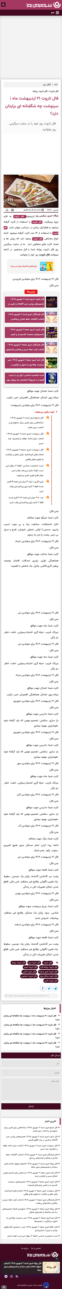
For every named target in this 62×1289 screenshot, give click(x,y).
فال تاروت (20, 216)
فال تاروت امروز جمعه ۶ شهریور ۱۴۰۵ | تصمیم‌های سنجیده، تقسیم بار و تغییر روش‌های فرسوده (27, 333)
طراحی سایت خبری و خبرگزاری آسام (29, 1285)
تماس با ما (36, 1248)
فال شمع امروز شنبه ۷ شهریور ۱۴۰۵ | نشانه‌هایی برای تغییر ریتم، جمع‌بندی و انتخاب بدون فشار (26, 422)
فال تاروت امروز (30, 967)
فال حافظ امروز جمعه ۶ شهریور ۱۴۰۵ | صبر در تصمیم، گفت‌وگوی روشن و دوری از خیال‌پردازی (30, 1228)
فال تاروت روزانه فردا (48, 967)
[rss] (16, 1276)
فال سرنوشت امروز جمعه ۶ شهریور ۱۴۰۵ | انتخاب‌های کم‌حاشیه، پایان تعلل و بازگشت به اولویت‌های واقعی (24, 454)
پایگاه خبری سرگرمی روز (46, 216)
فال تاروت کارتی (29, 971)
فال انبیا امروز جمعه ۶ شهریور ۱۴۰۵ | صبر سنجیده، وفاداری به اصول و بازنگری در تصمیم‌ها (26, 363)
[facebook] (43, 989)
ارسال (31, 1106)
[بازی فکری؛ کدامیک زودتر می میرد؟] (45, 266)
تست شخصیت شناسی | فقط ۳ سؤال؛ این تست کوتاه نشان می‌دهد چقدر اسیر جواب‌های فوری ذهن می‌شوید (24, 470)
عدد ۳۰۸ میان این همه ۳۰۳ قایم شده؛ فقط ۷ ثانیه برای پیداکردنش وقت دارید (26, 500)
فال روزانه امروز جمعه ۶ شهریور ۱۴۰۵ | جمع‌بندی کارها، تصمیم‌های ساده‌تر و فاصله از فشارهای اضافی (29, 1210)
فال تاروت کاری (51, 980)
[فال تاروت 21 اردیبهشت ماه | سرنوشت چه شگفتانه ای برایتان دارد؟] (55, 989)
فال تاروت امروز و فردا (48, 971)
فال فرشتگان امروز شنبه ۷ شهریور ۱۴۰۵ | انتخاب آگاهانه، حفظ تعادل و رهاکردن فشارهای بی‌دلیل (26, 318)
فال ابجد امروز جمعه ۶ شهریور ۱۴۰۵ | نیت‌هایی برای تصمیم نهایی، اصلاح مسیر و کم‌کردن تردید (30, 1174)
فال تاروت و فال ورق (48, 976)
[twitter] (49, 989)
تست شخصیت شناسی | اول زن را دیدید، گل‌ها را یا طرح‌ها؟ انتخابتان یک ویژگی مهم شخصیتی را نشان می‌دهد (25, 379)
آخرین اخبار (50, 1121)
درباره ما (25, 1248)
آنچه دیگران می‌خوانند (44, 412)
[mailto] (11, 210)
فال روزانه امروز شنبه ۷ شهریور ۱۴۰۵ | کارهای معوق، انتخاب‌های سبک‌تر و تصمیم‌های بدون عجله (22, 1267)
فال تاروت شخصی (29, 976)
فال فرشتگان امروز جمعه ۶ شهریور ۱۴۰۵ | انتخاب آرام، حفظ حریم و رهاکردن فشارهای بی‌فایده (25, 348)
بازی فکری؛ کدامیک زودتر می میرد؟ (23, 266)
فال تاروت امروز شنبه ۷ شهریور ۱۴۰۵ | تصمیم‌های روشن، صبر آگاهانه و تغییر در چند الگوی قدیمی (26, 302)
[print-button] (7, 210)
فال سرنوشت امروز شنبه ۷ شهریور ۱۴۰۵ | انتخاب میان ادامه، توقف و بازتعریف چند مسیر (25, 438)
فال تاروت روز (34, 962)
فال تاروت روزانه (18, 962)
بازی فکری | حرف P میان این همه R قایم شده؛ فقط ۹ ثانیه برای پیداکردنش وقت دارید (25, 486)
